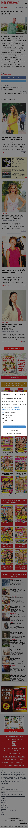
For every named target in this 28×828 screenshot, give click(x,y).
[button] (14, 409)
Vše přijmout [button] (14, 426)
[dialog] (14, 414)
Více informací (16, 407)
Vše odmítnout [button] (14, 430)
